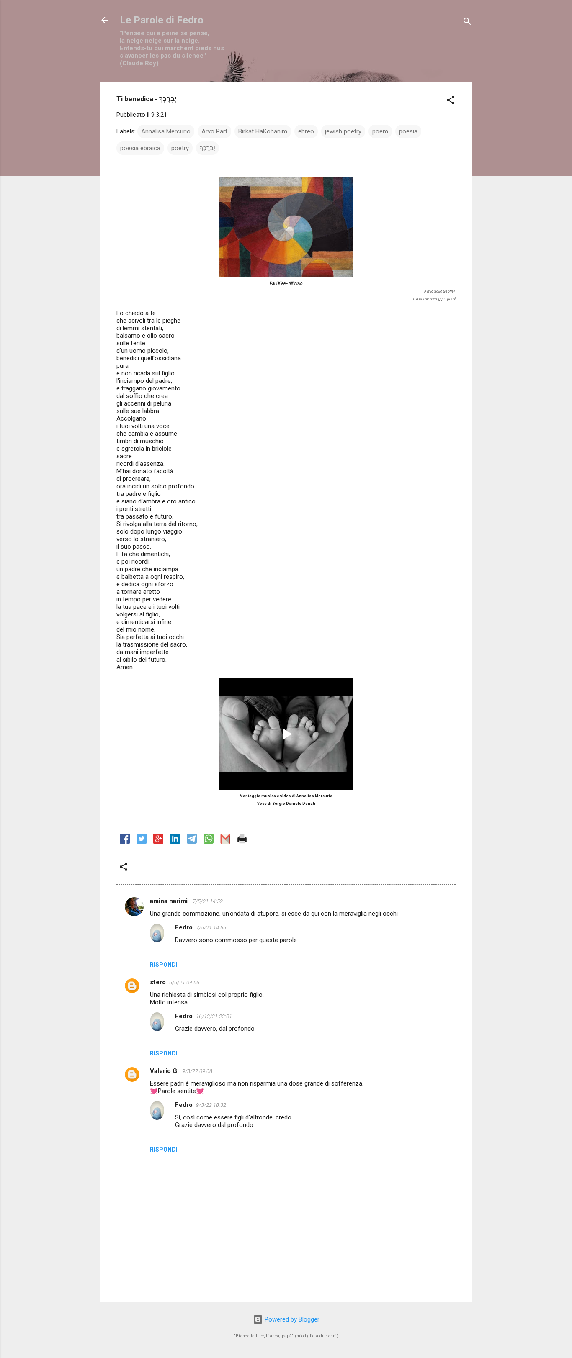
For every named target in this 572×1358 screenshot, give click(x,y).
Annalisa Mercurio (166, 131)
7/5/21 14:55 (211, 927)
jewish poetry (343, 131)
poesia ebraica (140, 148)
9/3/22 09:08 (197, 1071)
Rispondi (164, 964)
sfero (158, 982)
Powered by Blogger (291, 1319)
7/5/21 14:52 (208, 901)
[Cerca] (467, 23)
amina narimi (169, 901)
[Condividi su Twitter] (142, 841)
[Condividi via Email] (225, 841)
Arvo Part (214, 131)
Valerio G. (164, 1071)
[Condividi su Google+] (158, 841)
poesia (408, 131)
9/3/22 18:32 (211, 1105)
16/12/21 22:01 (214, 1016)
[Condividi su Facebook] (125, 841)
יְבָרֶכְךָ (207, 148)
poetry (180, 148)
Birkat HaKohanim (262, 131)
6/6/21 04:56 (184, 982)
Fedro (184, 927)
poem (380, 131)
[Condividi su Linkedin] (175, 841)
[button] (451, 101)
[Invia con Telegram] (192, 841)
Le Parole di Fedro (162, 20)
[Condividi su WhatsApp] (209, 841)
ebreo (306, 131)
